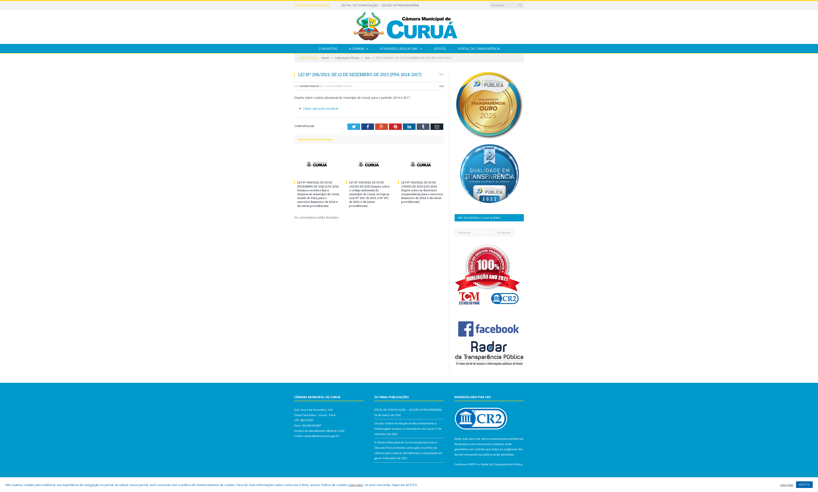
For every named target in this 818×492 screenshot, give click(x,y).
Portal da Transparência (479, 48)
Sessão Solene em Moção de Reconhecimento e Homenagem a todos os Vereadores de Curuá (390, 5)
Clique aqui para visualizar (320, 108)
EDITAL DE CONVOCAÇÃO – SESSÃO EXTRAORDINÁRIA (408, 410)
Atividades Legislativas (399, 48)
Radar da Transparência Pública (502, 464)
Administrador (309, 86)
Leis (441, 86)
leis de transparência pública (473, 454)
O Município (328, 48)
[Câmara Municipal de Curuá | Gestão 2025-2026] (409, 25)
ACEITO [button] (804, 484)
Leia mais (355, 485)
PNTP (472, 464)
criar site (480, 439)
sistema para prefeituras (507, 439)
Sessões (440, 48)
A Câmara (356, 48)
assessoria (484, 444)
